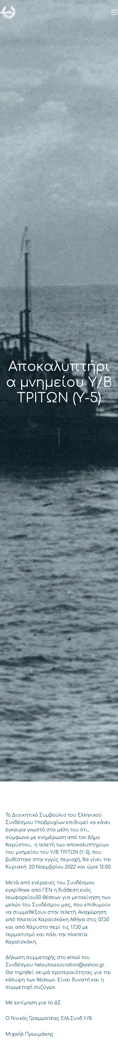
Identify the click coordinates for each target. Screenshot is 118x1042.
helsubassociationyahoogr (70, 965)
